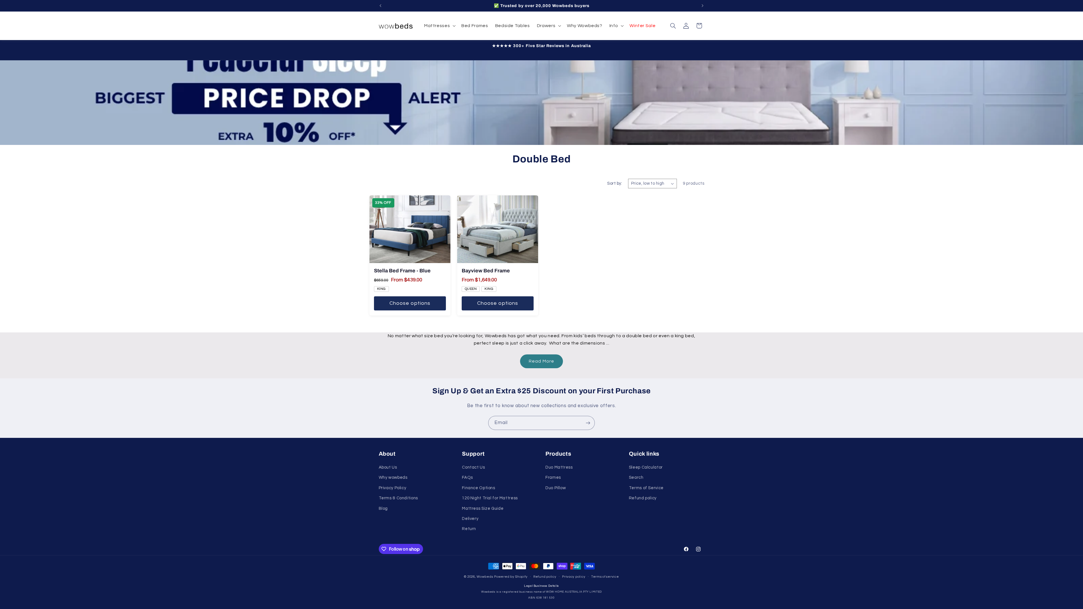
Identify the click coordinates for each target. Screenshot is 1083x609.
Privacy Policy (392, 488)
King (381, 289)
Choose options (409, 303)
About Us (388, 467)
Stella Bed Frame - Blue (402, 270)
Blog (383, 508)
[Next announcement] (702, 5)
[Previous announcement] (380, 5)
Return (469, 529)
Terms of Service (646, 488)
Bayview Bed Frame (486, 270)
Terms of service (605, 576)
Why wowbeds (393, 477)
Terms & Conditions (398, 498)
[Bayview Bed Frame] (497, 229)
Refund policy (643, 498)
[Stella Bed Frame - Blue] (409, 229)
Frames (553, 477)
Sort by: (614, 183)
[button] (439, 25)
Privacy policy (573, 576)
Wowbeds (485, 576)
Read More (541, 361)
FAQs (467, 477)
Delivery (470, 519)
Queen (471, 289)
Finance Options (478, 488)
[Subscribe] (588, 423)
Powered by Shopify (510, 576)
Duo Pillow (555, 488)
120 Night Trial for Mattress (490, 498)
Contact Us (473, 467)
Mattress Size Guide (482, 508)
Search (636, 477)
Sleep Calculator (646, 467)
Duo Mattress (559, 467)
